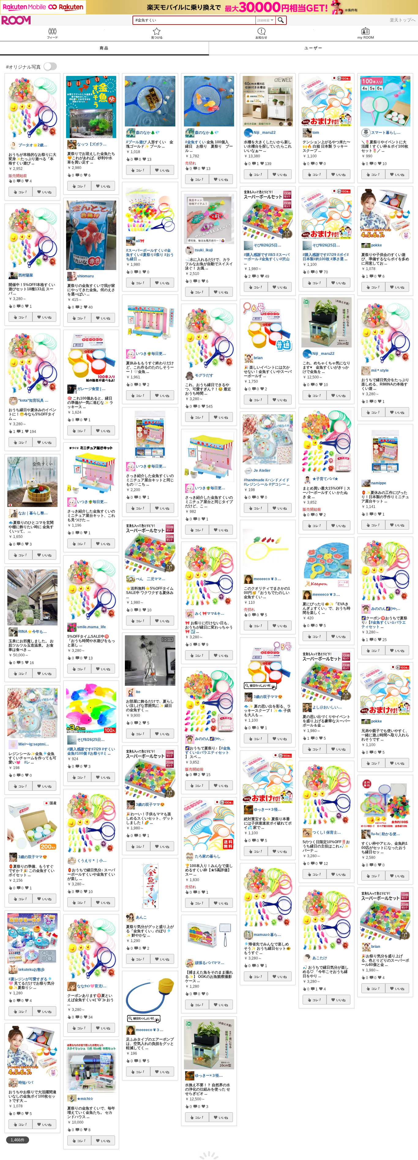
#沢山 (284, 259)
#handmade (254, 480)
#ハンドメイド (277, 480)
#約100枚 (322, 259)
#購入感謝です (79, 749)
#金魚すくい (195, 142)
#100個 (81, 753)
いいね (46, 191)
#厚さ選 (337, 259)
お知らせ (261, 33)
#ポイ (342, 255)
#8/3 (271, 255)
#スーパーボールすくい (145, 250)
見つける (157, 33)
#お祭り (94, 753)
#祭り (158, 255)
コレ (21, 191)
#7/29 (96, 749)
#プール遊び (136, 142)
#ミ (104, 753)
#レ (27, 762)
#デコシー (277, 484)
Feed (52, 33)
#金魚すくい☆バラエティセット (207, 750)
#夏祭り (147, 255)
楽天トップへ (403, 19)
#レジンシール (256, 484)
